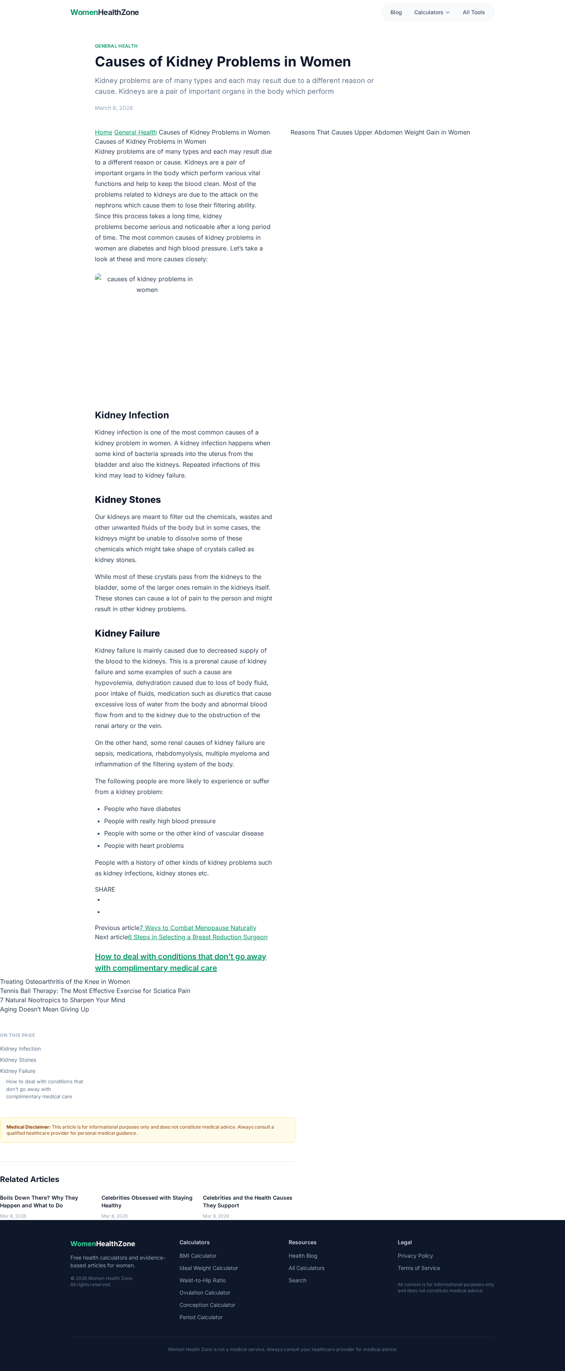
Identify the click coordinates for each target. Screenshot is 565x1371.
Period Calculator (201, 1317)
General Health (116, 46)
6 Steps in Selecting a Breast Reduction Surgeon (198, 937)
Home (103, 132)
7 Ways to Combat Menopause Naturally (198, 928)
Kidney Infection (20, 1048)
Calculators (429, 12)
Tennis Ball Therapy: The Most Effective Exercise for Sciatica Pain (95, 991)
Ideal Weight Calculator (208, 1268)
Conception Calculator (207, 1304)
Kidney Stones (18, 1059)
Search (297, 1280)
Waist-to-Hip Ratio (202, 1280)
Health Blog (303, 1255)
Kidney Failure (17, 1071)
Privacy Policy (415, 1255)
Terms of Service (419, 1268)
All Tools (474, 12)
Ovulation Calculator (204, 1292)
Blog (396, 12)
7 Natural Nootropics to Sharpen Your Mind (62, 1000)
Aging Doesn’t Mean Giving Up (44, 1009)
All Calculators (306, 1268)
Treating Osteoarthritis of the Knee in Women (65, 981)
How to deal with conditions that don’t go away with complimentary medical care (44, 1088)
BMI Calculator (197, 1255)
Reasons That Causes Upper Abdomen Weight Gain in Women (380, 132)
